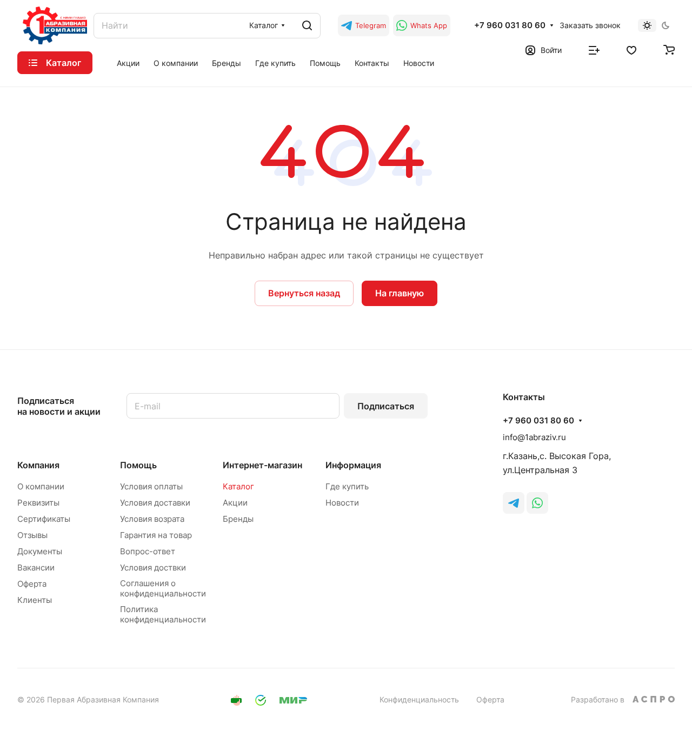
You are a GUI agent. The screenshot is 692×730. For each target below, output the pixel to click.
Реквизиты (38, 502)
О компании (40, 486)
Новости (342, 502)
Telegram (370, 25)
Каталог (238, 486)
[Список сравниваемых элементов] (594, 49)
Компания (38, 465)
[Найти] (307, 25)
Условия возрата (152, 519)
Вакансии (36, 567)
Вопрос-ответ (147, 551)
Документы (39, 551)
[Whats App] (537, 503)
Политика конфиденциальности (163, 614)
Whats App (428, 25)
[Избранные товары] (631, 49)
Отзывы (32, 535)
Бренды (238, 519)
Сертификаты (43, 519)
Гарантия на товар (156, 535)
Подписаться (385, 406)
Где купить (347, 486)
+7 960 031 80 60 (509, 25)
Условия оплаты (151, 486)
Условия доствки (153, 567)
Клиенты (34, 600)
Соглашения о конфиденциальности (163, 588)
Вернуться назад (304, 293)
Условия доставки (155, 502)
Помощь (138, 465)
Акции (235, 502)
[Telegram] (513, 503)
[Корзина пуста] (669, 49)
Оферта (31, 584)
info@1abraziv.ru (534, 437)
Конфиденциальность (419, 699)
